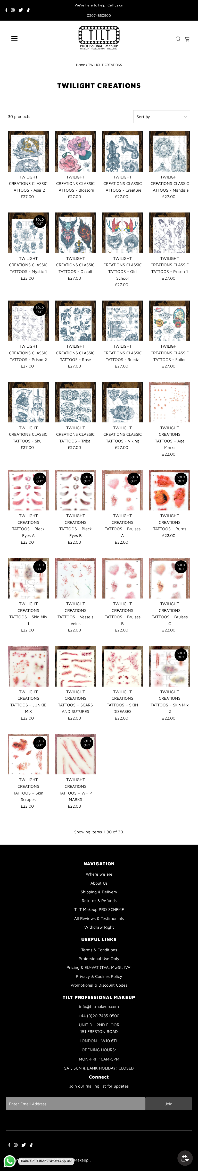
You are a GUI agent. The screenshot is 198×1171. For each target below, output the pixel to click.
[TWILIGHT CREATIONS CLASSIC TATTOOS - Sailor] (169, 321)
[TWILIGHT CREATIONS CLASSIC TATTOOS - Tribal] (75, 402)
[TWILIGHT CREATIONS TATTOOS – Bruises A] (122, 490)
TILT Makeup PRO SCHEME (99, 909)
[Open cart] (187, 38)
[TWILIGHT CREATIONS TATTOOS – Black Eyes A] (28, 490)
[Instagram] (13, 10)
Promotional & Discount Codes (99, 985)
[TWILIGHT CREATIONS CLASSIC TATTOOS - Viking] (122, 402)
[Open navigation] (29, 38)
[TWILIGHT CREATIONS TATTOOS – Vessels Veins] (75, 578)
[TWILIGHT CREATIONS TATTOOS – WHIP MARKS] (75, 754)
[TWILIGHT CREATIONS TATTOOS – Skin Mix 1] (28, 578)
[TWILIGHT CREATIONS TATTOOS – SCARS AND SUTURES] (75, 666)
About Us (99, 883)
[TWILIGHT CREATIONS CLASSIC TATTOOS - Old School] (122, 232)
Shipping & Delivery (99, 892)
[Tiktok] (28, 10)
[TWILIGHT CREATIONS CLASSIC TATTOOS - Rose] (75, 321)
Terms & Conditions (99, 949)
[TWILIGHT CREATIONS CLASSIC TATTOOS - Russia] (122, 321)
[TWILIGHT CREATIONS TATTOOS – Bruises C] (169, 578)
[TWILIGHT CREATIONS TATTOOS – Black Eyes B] (75, 490)
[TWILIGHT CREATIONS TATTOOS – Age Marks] (169, 402)
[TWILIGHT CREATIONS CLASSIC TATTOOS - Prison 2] (28, 321)
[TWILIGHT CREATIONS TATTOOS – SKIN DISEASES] (122, 666)
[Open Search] (178, 38)
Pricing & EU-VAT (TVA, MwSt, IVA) (99, 967)
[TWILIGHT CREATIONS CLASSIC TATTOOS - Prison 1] (169, 232)
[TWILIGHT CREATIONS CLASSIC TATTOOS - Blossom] (75, 151)
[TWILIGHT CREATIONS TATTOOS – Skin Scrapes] (28, 754)
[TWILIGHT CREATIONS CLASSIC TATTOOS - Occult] (75, 232)
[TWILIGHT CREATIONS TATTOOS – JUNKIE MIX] (28, 666)
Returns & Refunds (99, 900)
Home (80, 65)
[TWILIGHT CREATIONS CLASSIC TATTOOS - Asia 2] (28, 151)
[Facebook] (6, 10)
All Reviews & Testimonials (99, 918)
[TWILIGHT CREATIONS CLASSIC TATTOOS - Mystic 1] (28, 232)
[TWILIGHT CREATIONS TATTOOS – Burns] (169, 490)
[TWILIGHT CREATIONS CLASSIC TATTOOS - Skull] (28, 402)
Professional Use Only (99, 958)
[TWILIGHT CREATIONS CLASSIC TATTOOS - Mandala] (169, 151)
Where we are (99, 874)
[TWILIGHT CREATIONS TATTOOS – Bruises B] (122, 578)
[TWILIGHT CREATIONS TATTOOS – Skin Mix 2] (169, 666)
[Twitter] (20, 10)
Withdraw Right (99, 927)
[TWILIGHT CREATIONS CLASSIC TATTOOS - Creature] (122, 151)
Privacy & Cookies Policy (99, 976)
